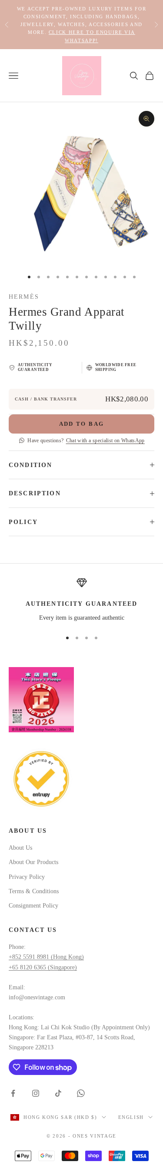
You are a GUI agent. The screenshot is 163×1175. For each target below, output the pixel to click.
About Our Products (33, 862)
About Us (20, 848)
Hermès (24, 296)
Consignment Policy (33, 905)
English (131, 1117)
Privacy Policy (27, 877)
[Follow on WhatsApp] (81, 1093)
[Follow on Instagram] (35, 1093)
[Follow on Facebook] (13, 1093)
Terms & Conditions (34, 891)
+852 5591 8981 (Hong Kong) (46, 957)
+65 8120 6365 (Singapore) (43, 967)
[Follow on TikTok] (58, 1093)
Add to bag (81, 424)
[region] (81, 600)
